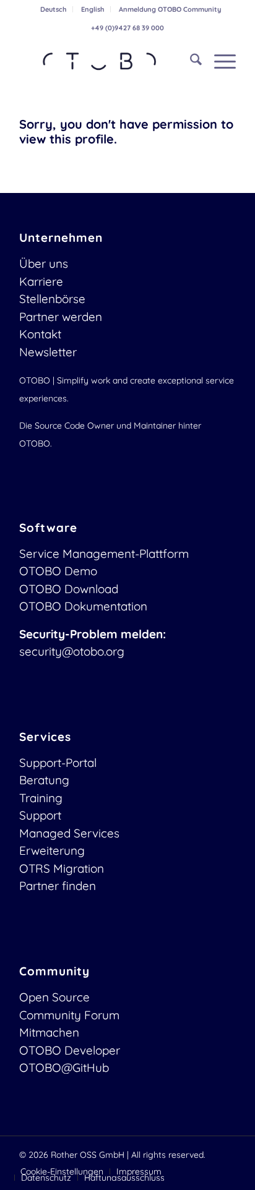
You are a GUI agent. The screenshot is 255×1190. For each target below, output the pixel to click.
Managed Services (69, 833)
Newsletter (48, 352)
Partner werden (60, 316)
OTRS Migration (61, 868)
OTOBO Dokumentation (83, 606)
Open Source (54, 997)
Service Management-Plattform (104, 553)
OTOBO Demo (58, 570)
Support (40, 815)
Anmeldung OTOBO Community (170, 9)
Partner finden (57, 885)
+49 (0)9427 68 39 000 (127, 28)
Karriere (41, 281)
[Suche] (190, 61)
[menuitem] (53, 9)
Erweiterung (52, 850)
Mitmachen (49, 1032)
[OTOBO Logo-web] (105, 61)
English (92, 9)
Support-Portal (58, 762)
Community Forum (69, 1015)
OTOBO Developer (69, 1050)
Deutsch (53, 9)
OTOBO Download (68, 588)
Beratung (44, 780)
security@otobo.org (71, 651)
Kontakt (40, 334)
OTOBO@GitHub (64, 1067)
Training (41, 797)
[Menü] (219, 61)
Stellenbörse (52, 298)
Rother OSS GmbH (87, 1154)
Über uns (43, 263)
